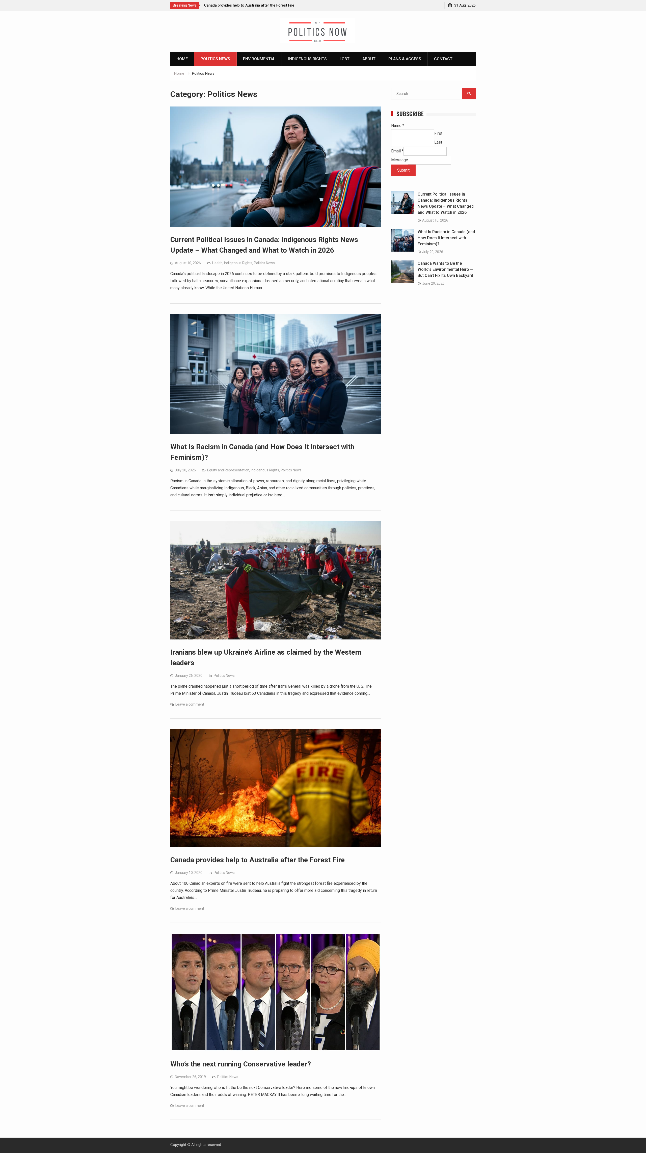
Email (397, 151)
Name (397, 125)
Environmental (259, 59)
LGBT (344, 59)
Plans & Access (404, 59)
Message (399, 159)
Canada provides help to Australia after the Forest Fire (257, 860)
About (368, 59)
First (438, 133)
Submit (403, 170)
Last (438, 142)
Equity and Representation (228, 470)
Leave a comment (189, 704)
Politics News (215, 59)
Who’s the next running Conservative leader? (240, 1064)
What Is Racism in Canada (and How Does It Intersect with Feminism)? (446, 237)
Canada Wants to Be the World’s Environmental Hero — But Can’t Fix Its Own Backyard (445, 269)
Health (217, 263)
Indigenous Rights (307, 59)
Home (182, 59)
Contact (443, 59)
